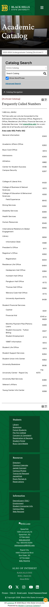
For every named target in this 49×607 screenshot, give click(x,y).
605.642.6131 (24, 540)
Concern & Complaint (22, 435)
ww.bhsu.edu (30, 124)
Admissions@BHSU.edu (24, 545)
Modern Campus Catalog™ (29, 606)
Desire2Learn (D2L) (21, 501)
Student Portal (19, 441)
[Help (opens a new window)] (45, 99)
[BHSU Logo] (22, 8)
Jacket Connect (19, 468)
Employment (18, 503)
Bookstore (17, 427)
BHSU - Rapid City (24, 576)
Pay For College (19, 433)
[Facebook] (11, 587)
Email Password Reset (37, 593)
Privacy (5, 593)
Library (16, 425)
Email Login (22, 593)
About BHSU (24, 579)
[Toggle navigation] (42, 7)
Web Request (18, 511)
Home (4, 9)
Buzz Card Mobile (20, 444)
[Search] (44, 73)
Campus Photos (19, 471)
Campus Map (18, 509)
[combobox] (24, 52)
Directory (17, 463)
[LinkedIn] (38, 587)
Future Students (19, 430)
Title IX (13, 593)
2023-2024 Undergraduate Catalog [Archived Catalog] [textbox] (25, 52)
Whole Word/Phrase (16, 78)
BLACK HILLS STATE (24, 572)
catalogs (10, 603)
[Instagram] (24, 587)
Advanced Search (13, 84)
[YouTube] (31, 587)
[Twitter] (17, 587)
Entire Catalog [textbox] (12, 68)
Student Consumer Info (23, 506)
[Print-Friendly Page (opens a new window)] (42, 99)
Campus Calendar (20, 465)
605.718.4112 (24, 561)
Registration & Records (23, 438)
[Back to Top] (45, 600)
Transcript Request (21, 473)
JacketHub (17, 476)
